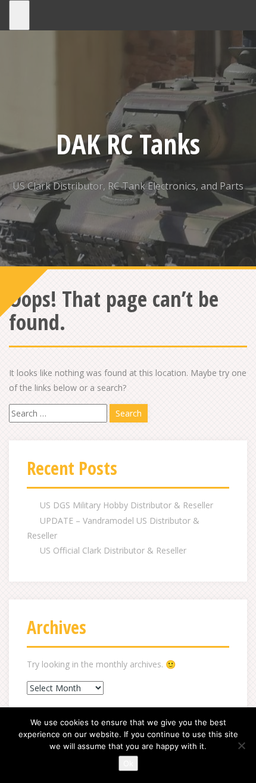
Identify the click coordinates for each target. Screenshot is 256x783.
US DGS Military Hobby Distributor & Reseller (126, 505)
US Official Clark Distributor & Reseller (113, 550)
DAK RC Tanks (128, 143)
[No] (241, 745)
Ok (128, 763)
